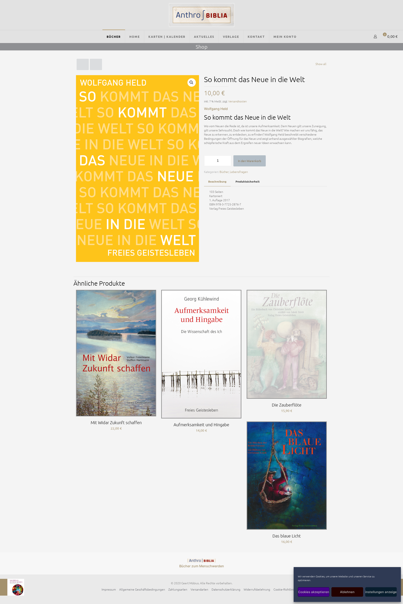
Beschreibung (217, 181)
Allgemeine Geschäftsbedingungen (142, 589)
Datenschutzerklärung (226, 589)
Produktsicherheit (248, 181)
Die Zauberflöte (286, 404)
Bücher (224, 172)
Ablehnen (347, 592)
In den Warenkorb (249, 161)
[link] (201, 560)
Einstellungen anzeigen (381, 592)
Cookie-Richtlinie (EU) (287, 589)
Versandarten (199, 589)
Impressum (109, 589)
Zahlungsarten (177, 589)
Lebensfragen (239, 172)
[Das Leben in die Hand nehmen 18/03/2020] (12, 587)
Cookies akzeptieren (313, 592)
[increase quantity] (226, 160)
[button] (191, 82)
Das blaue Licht (286, 535)
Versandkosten (237, 101)
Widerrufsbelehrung (257, 589)
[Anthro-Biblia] (201, 15)
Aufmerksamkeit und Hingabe (201, 424)
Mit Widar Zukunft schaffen (116, 422)
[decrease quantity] (208, 160)
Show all (320, 64)
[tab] (217, 181)
